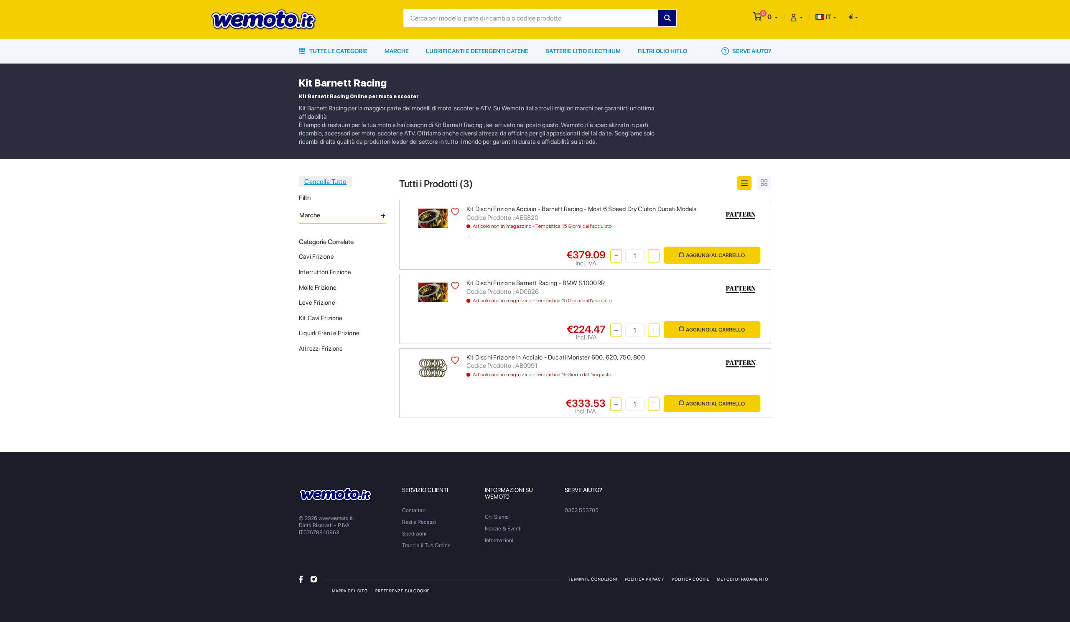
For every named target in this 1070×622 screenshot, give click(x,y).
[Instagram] (314, 579)
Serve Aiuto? (751, 51)
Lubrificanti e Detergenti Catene (477, 51)
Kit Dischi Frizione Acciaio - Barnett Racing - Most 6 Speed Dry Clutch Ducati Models (581, 209)
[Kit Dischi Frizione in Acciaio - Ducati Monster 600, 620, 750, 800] (433, 367)
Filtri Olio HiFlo (662, 51)
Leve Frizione (317, 302)
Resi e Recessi (419, 522)
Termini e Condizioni (592, 578)
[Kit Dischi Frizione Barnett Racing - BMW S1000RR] (433, 292)
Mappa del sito (350, 590)
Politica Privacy (644, 578)
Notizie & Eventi (503, 528)
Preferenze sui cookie (402, 590)
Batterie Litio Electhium (583, 51)
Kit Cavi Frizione (321, 318)
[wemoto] (336, 494)
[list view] (744, 183)
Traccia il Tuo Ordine (426, 545)
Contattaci (414, 510)
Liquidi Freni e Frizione (329, 333)
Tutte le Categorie (337, 51)
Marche (397, 51)
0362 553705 (582, 510)
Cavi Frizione (316, 256)
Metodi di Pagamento (742, 578)
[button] (772, 17)
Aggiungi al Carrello (715, 255)
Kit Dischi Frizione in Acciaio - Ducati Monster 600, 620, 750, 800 (555, 357)
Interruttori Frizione (325, 272)
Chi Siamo (497, 517)
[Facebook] (301, 579)
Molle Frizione (317, 287)
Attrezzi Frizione (321, 348)
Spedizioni (414, 533)
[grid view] (764, 183)
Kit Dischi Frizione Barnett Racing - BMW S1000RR (535, 283)
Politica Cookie (690, 578)
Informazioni (499, 540)
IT (827, 17)
